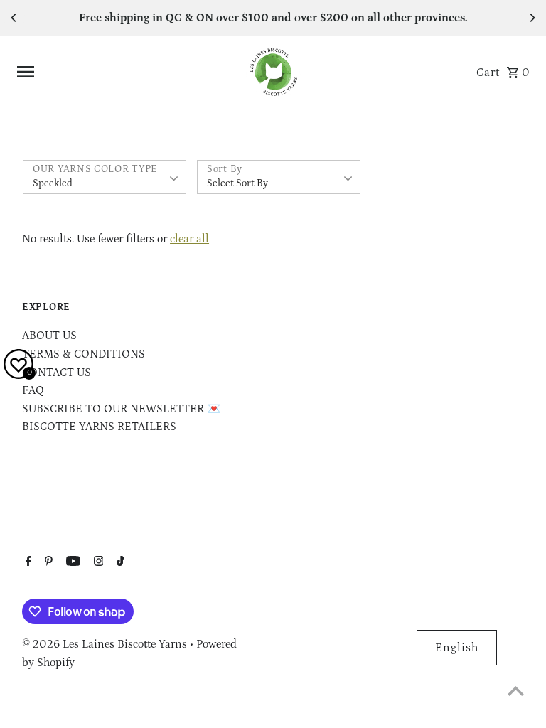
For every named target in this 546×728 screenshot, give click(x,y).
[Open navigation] (125, 72)
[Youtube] (71, 563)
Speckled (53, 183)
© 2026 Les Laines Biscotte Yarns (106, 644)
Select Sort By (237, 183)
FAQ (33, 390)
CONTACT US (56, 372)
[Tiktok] (118, 563)
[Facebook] (26, 563)
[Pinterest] (47, 563)
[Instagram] (97, 563)
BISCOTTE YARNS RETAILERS (99, 426)
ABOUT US (49, 335)
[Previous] (14, 17)
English (456, 647)
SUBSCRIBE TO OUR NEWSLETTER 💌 (121, 408)
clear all (189, 238)
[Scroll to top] (516, 691)
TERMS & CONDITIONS (83, 354)
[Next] (531, 17)
